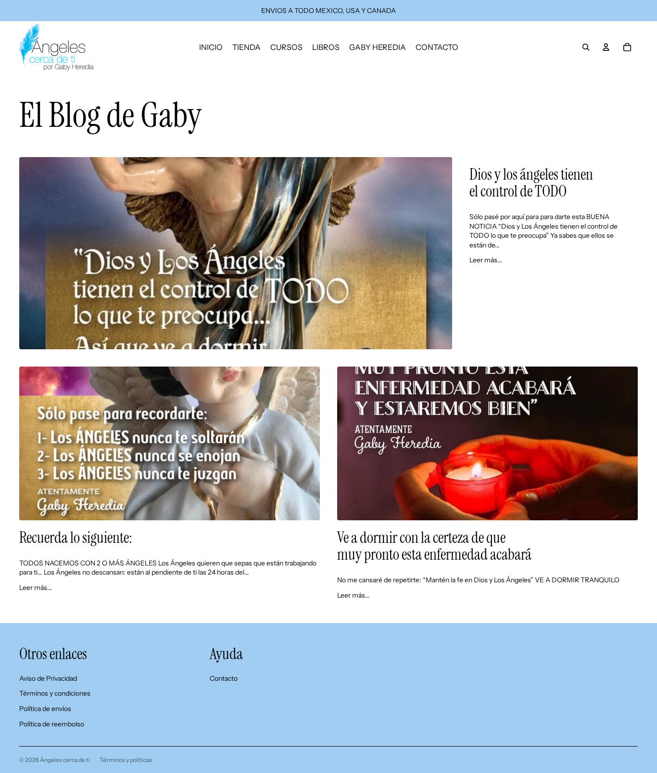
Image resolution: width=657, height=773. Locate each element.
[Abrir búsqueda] (585, 47)
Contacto (224, 678)
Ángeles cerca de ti (65, 759)
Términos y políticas (126, 759)
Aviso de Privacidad (48, 678)
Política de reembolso (51, 724)
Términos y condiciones (54, 693)
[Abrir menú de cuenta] (606, 47)
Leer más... (485, 260)
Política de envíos (45, 708)
